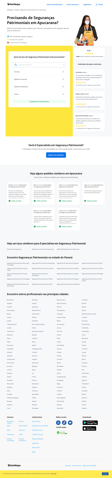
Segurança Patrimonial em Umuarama (68, 284)
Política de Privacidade (89, 465)
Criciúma (59, 391)
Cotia (83, 335)
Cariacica (59, 359)
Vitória (34, 328)
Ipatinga (9, 387)
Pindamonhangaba (12, 398)
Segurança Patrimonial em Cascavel (42, 268)
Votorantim (85, 373)
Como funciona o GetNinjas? (18, 42)
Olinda (84, 345)
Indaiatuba (10, 349)
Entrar (100, 4)
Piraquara (10, 380)
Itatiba (84, 387)
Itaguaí (34, 401)
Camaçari (85, 363)
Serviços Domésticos (22, 439)
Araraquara (60, 380)
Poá (83, 370)
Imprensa (68, 465)
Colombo (84, 349)
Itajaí (8, 342)
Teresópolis (85, 384)
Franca (34, 377)
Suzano (59, 335)
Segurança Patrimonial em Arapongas (43, 263)
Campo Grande (61, 317)
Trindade (9, 394)
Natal (8, 338)
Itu (33, 373)
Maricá (59, 363)
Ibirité (59, 373)
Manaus (34, 317)
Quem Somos (36, 421)
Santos (84, 310)
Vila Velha (35, 321)
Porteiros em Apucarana (14, 249)
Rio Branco (10, 300)
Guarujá (34, 335)
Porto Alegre (11, 310)
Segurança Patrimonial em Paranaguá (18, 279)
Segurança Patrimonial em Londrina (67, 274)
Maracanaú (10, 384)
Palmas (84, 356)
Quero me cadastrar (56, 155)
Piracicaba (10, 345)
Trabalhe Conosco (37, 434)
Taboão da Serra (12, 324)
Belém (59, 321)
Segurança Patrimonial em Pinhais (42, 279)
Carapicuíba (85, 331)
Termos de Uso (76, 465)
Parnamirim (10, 363)
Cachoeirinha (11, 359)
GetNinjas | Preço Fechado (40, 426)
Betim (34, 342)
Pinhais (59, 352)
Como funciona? (72, 4)
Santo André (35, 314)
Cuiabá (9, 321)
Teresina (34, 352)
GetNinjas (10, 10)
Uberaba (84, 380)
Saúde (20, 434)
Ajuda (33, 452)
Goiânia (34, 303)
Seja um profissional (54, 4)
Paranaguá (35, 408)
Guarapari (85, 391)
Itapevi (59, 342)
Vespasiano (35, 384)
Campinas (60, 314)
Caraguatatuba (61, 377)
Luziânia (59, 394)
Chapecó (34, 387)
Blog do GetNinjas (37, 439)
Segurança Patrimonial (27, 10)
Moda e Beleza (23, 426)
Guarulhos (35, 307)
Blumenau (85, 338)
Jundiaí (9, 328)
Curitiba (9, 307)
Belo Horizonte (61, 303)
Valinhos (9, 352)
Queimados (35, 394)
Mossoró (84, 398)
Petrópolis (60, 366)
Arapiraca (10, 335)
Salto (8, 391)
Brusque (9, 401)
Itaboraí (84, 377)
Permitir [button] (105, 474)
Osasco (9, 317)
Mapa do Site (36, 447)
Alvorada (9, 366)
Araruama (60, 387)
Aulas (8, 426)
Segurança (87, 4)
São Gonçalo (60, 324)
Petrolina (35, 391)
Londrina (34, 338)
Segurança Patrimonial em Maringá (92, 274)
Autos (8, 430)
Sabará (9, 377)
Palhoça (84, 401)
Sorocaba (84, 321)
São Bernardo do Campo (89, 314)
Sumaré (59, 349)
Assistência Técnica (10, 422)
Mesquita (34, 366)
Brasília (84, 303)
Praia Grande (86, 324)
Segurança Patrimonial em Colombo (68, 268)
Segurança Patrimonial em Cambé (92, 263)
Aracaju (84, 342)
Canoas (59, 328)
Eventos (21, 421)
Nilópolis (10, 356)
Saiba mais (53, 473)
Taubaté (34, 359)
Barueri (84, 307)
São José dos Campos (38, 324)
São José (59, 331)
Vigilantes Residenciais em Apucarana (68, 249)
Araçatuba (60, 408)
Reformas (22, 430)
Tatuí (8, 408)
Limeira (9, 370)
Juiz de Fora (10, 331)
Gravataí (34, 356)
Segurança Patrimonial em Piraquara (68, 279)
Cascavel (9, 373)
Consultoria (10, 434)
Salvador (9, 303)
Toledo (34, 398)
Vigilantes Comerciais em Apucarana (43, 249)
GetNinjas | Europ (37, 430)
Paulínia (59, 370)
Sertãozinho (60, 401)
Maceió (34, 345)
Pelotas (34, 380)
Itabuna (84, 408)
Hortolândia (60, 345)
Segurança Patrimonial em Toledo (42, 284)
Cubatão (9, 405)
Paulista (84, 366)
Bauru (33, 370)
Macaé (84, 359)
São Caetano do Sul (37, 331)
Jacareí (84, 352)
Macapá (59, 405)
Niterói (59, 307)
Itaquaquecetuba (37, 349)
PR (37, 10)
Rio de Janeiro (61, 300)
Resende (34, 405)
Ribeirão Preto (36, 310)
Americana (35, 363)
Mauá (58, 338)
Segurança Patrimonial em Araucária (68, 263)
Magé (58, 384)
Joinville (84, 317)
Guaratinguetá (61, 398)
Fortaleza (85, 300)
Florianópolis (61, 310)
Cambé (84, 405)
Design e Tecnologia (10, 439)
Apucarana (42, 10)
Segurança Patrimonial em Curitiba (92, 268)
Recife (9, 314)
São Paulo (35, 300)
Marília (84, 394)
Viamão (59, 356)
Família (17, 10)
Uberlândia (85, 328)
